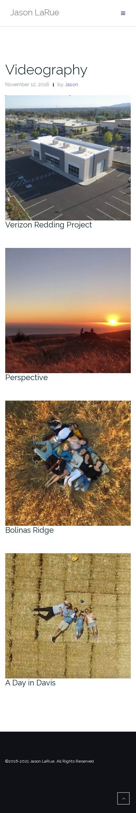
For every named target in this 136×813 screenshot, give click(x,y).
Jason (71, 84)
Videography (46, 69)
